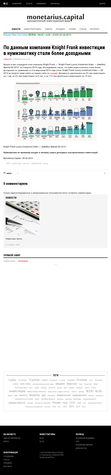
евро (65, 388)
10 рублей (34, 379)
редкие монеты (17, 402)
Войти (102, 3)
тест (84, 403)
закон (87, 388)
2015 (83, 407)
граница (44, 388)
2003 (54, 407)
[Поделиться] (21, 174)
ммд (16, 396)
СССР (72, 402)
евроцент (79, 388)
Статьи (82, 29)
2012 (65, 406)
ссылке (53, 73)
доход (45, 163)
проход (68, 399)
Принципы (41, 3)
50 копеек (81, 379)
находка (51, 395)
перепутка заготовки (24, 399)
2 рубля (44, 380)
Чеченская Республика (34, 407)
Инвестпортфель (32, 29)
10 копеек (22, 380)
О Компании (8, 456)
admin (9, 173)
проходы (77, 399)
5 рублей (71, 380)
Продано (60, 29)
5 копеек (62, 380)
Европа (71, 388)
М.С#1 (90, 391)
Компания (17, 3)
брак (96, 384)
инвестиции (17, 163)
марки (10, 396)
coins (91, 380)
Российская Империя (42, 403)
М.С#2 (98, 391)
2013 (71, 406)
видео (37, 388)
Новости (16, 29)
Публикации (23, 261)
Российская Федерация (85, 438)
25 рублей (53, 380)
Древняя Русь (81, 448)
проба (37, 399)
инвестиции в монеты (36, 391)
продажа (60, 399)
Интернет (94, 29)
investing (98, 380)
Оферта (48, 29)
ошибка (91, 396)
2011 (59, 407)
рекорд (30, 403)
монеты (26, 163)
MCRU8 (15, 384)
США (79, 403)
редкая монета (89, 399)
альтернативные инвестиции (43, 384)
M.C (5, 3)
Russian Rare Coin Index (15, 34)
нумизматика (36, 163)
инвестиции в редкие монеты (59, 392)
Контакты (55, 3)
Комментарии (9, 261)
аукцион (60, 383)
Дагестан (52, 388)
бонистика (88, 384)
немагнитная (64, 395)
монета (23, 395)
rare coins (25, 383)
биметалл (72, 383)
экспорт (47, 407)
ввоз (31, 388)
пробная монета (48, 399)
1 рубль (12, 379)
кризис (74, 392)
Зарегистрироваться (11, 438)
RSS (18, 244)
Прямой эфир (11, 255)
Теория (72, 29)
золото (93, 388)
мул (44, 395)
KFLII (9, 163)
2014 (78, 406)
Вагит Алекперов (21, 388)
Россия (56, 402)
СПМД (64, 403)
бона (80, 384)
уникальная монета (95, 403)
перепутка (99, 396)
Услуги (29, 3)
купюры (81, 392)
